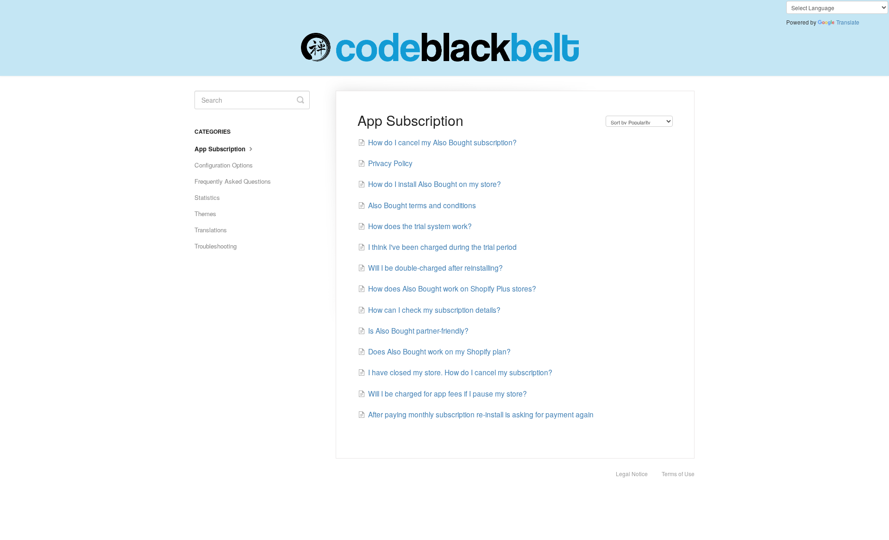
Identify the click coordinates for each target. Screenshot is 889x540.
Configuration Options (223, 165)
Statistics (207, 197)
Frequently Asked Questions (232, 181)
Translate (847, 22)
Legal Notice (632, 474)
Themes (205, 213)
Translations (210, 229)
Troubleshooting (215, 246)
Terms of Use (678, 474)
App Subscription (220, 148)
